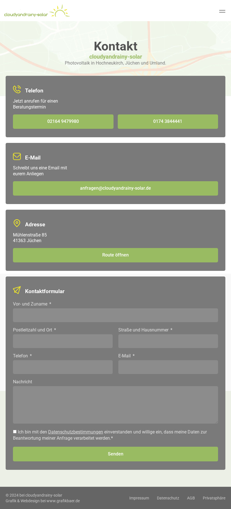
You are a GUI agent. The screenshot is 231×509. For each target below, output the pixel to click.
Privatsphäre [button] (214, 498)
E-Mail (125, 356)
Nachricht (22, 382)
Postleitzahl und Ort (33, 330)
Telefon (21, 356)
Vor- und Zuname (30, 304)
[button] (222, 11)
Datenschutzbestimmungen (75, 432)
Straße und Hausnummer (144, 330)
